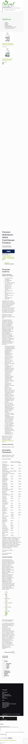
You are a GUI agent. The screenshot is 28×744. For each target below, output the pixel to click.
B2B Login (4, 707)
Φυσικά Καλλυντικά (6, 675)
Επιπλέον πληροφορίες (9, 263)
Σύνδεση (10, 738)
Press (3, 696)
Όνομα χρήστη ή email (4, 726)
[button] (8, 251)
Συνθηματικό (3, 734)
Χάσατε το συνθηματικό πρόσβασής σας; (8, 740)
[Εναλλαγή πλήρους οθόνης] (1, 742)
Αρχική (6, 22)
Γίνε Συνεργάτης (5, 706)
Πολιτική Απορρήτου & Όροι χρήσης (9, 703)
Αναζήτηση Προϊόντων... (7, 7)
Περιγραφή (7, 262)
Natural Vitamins (8, 25)
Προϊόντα (7, 23)
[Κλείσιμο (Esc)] (4, 742)
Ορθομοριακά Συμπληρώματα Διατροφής (7, 672)
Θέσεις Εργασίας (5, 702)
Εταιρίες (6, 24)
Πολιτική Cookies (5, 704)
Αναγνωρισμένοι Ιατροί (6, 695)
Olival (8, 668)
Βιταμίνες (9, 255)
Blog (3, 693)
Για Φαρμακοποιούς (6, 694)
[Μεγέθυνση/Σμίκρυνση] (0, 742)
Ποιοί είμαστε (4, 692)
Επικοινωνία (4, 697)
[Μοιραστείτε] (3, 742)
